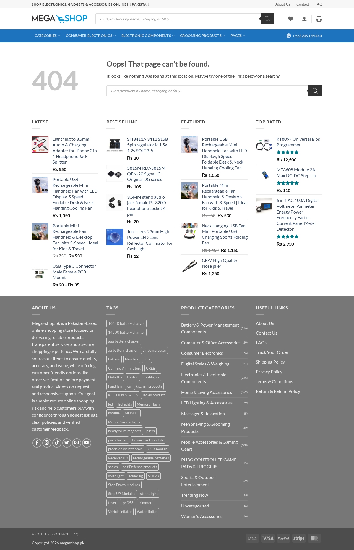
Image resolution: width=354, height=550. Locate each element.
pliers (150, 431)
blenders (132, 359)
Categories (46, 35)
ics (129, 386)
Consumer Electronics (89, 35)
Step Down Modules (124, 485)
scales (113, 467)
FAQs (261, 342)
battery (114, 359)
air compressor (154, 350)
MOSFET (132, 413)
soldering (136, 476)
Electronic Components (146, 35)
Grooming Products (201, 35)
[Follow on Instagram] (46, 443)
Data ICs (115, 377)
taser (112, 503)
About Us (282, 4)
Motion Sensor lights (124, 422)
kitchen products (149, 386)
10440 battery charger (126, 323)
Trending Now (194, 495)
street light (149, 493)
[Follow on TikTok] (56, 443)
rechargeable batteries (151, 458)
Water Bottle (147, 511)
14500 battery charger (126, 332)
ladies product (154, 395)
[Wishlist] (290, 19)
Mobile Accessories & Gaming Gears (209, 445)
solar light (116, 476)
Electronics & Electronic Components (203, 378)
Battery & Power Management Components (210, 328)
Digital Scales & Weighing (205, 363)
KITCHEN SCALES (123, 395)
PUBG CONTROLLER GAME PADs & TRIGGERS (208, 463)
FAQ (318, 4)
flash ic (132, 377)
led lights (125, 404)
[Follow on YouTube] (86, 443)
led (110, 404)
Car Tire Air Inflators (124, 368)
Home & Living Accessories (206, 392)
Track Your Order (272, 352)
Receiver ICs (118, 458)
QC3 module (158, 449)
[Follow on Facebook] (36, 443)
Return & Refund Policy (278, 391)
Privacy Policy (269, 371)
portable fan (117, 440)
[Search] (267, 18)
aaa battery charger (124, 341)
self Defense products (140, 467)
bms (147, 359)
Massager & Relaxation (203, 413)
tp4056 (127, 503)
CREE (150, 368)
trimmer (145, 503)
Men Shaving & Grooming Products (205, 427)
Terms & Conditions (274, 381)
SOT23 (153, 476)
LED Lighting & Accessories (207, 402)
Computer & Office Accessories (210, 342)
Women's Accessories (201, 516)
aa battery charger (123, 350)
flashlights (151, 377)
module (114, 413)
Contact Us (266, 332)
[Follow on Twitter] (66, 443)
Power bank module (147, 440)
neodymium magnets (124, 431)
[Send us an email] (76, 443)
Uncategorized (195, 505)
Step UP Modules (121, 493)
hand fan (115, 386)
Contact (302, 4)
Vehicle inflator (120, 511)
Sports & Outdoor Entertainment (198, 481)
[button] (304, 19)
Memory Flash (148, 404)
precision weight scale (125, 449)
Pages (236, 35)
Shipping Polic (269, 361)
